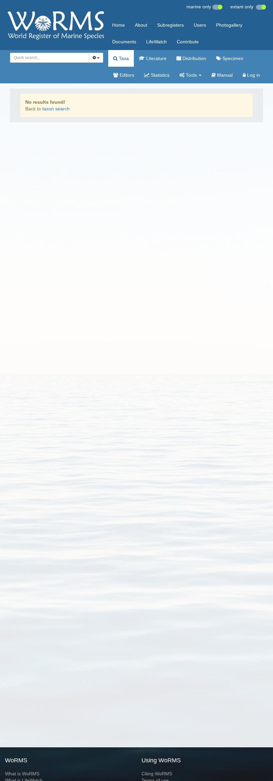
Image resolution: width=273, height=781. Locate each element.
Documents (124, 41)
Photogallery (229, 25)
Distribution (193, 58)
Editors (126, 75)
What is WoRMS (22, 773)
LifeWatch (156, 41)
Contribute (188, 41)
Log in (253, 75)
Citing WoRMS (156, 773)
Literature (155, 58)
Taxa (123, 58)
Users (200, 25)
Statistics (159, 75)
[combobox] (49, 58)
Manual (224, 75)
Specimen (232, 58)
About (141, 25)
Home (118, 25)
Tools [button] (191, 75)
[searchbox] (47, 57)
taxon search (56, 108)
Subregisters (170, 25)
